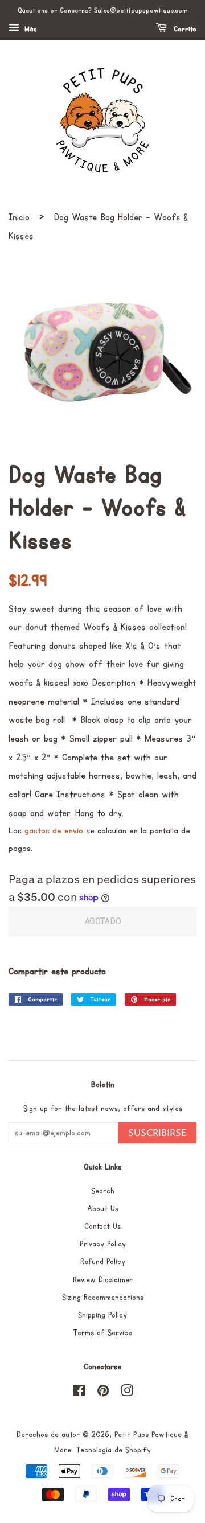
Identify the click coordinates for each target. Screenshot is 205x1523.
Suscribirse (157, 1133)
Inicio (19, 217)
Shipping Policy (102, 1315)
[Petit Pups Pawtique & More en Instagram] (127, 1393)
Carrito (183, 29)
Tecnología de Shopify (113, 1450)
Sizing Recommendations (103, 1298)
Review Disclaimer (103, 1280)
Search (102, 1191)
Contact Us (102, 1226)
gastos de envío (53, 830)
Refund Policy (102, 1262)
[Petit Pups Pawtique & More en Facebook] (78, 1393)
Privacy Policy (103, 1244)
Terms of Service (102, 1333)
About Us (102, 1209)
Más (29, 29)
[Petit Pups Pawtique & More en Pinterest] (103, 1393)
